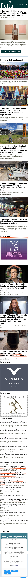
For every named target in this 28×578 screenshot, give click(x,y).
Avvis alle (7, 570)
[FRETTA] (6, 7)
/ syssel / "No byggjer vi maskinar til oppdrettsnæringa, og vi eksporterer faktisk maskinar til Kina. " (13, 187)
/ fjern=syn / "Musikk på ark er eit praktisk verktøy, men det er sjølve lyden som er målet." (14, 222)
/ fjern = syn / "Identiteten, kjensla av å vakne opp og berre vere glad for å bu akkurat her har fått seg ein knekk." (14, 438)
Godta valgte (14, 570)
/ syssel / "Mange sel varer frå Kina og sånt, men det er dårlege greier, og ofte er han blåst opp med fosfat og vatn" (13, 422)
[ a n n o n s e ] (5, 236)
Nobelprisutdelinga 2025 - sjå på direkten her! (12, 495)
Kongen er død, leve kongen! (11, 60)
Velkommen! (20, 4)
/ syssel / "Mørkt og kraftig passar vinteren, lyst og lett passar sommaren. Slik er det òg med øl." (13, 353)
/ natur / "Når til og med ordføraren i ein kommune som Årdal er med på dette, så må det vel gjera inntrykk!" (13, 482)
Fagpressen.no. (15, 565)
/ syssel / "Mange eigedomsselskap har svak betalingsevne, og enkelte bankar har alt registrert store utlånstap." (13, 506)
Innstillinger (23, 577)
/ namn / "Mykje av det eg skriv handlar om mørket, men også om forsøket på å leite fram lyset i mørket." (13, 287)
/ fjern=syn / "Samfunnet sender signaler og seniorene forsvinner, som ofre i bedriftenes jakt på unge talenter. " (13, 111)
